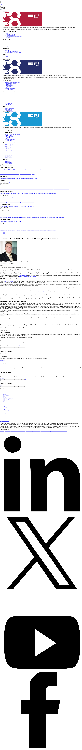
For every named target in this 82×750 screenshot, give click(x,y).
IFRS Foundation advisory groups (16, 174)
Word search (2, 8)
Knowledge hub (8, 156)
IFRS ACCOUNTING (6, 59)
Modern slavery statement (9, 431)
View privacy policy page (29, 379)
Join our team (7, 57)
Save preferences (21, 379)
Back (1, 385)
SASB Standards (8, 147)
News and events (6, 402)
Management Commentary (9, 95)
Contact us (7, 56)
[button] (0, 3)
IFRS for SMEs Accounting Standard (11, 94)
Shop (4, 405)
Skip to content (3, 0)
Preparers (4, 414)
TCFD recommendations (9, 150)
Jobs (3, 401)
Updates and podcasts (9, 89)
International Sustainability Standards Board (12, 134)
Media (4, 412)
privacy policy (17, 345)
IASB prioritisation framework (28, 202)
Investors (4, 411)
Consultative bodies (8, 84)
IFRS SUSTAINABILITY (7, 111)
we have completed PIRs (22, 275)
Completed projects (8, 110)
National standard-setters (7, 413)
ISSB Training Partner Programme (50, 230)
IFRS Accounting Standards (10, 93)
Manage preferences (21, 347)
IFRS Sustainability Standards (8, 399)
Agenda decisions (8, 104)
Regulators (4, 415)
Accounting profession (7, 410)
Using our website (52, 431)
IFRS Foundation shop (30, 206)
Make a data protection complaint (61, 431)
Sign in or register (3, 4)
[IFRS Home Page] (1, 1)
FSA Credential (7, 170)
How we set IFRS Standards (10, 34)
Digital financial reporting (9, 96)
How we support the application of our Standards (13, 36)
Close (2, 265)
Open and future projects (9, 108)
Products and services (6, 403)
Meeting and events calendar (10, 88)
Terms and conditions (36, 431)
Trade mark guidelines (45, 431)
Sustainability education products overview (8, 230)
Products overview (3, 206)
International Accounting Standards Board (12, 82)
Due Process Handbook (9, 281)
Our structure (24, 174)
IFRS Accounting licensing (12, 206)
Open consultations (8, 109)
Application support (8, 103)
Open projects (7, 161)
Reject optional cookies (13, 347)
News (6, 87)
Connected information (9, 85)
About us (6, 33)
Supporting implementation (7, 407)
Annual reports (7, 37)
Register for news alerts (4, 421)
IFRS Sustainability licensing (10, 168)
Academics (5, 409)
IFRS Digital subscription (21, 206)
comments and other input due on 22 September (27, 276)
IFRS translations (8, 97)
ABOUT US (5, 11)
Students (4, 416)
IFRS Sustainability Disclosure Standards (12, 144)
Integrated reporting (8, 149)
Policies (21, 431)
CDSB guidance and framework (10, 148)
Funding (33, 174)
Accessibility (2, 431)
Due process (29, 174)
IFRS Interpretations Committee (10, 83)
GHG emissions (17, 431)
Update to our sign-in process (12, 4)
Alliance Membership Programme (32, 230)
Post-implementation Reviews (10, 35)
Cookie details (2, 360)
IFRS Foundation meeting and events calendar (13, 51)
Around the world (8, 86)
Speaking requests (8, 58)
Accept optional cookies (5, 347)
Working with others (8, 157)
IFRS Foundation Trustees (5, 174)
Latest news (7, 50)
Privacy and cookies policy (28, 431)
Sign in (6, 263)
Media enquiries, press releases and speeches (13, 52)
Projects (4, 404)
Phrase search (2, 7)
